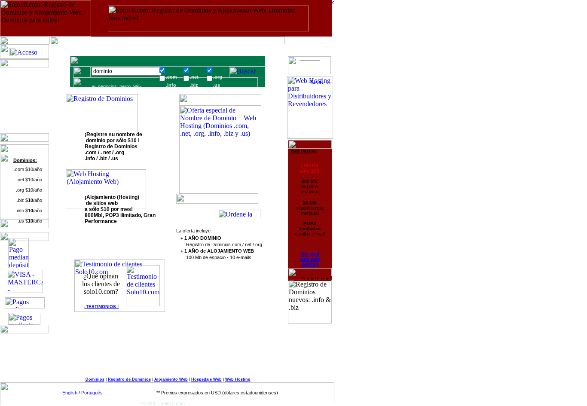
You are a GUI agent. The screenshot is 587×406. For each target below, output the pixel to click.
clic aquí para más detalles (310, 259)
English (69, 392)
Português (92, 392)
